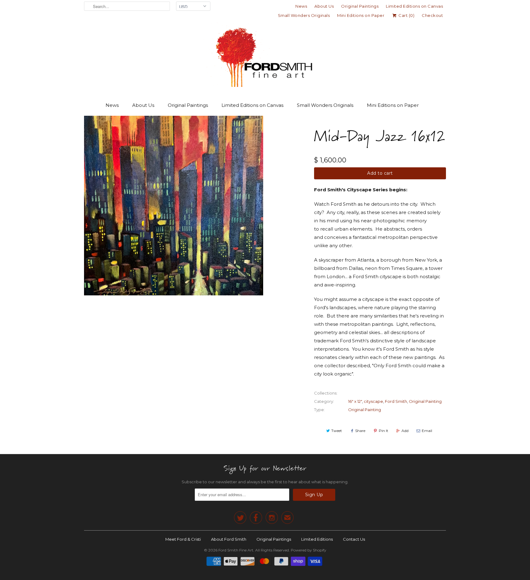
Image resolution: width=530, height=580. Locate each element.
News (301, 6)
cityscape (373, 401)
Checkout (432, 15)
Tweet (336, 430)
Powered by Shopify (308, 550)
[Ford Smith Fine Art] (265, 55)
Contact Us (354, 539)
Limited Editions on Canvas (414, 6)
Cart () (406, 15)
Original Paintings (359, 6)
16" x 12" (355, 401)
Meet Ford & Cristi (183, 539)
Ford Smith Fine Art (235, 550)
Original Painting (425, 401)
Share (360, 430)
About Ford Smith (228, 539)
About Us (324, 6)
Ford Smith (396, 401)
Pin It (383, 430)
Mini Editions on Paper (360, 15)
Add (405, 430)
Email (427, 430)
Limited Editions (317, 539)
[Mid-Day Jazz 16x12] (173, 205)
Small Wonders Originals (304, 15)
